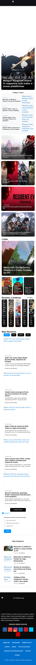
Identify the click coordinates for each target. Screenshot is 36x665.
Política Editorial (24, 646)
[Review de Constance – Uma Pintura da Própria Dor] (4, 313)
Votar (7, 531)
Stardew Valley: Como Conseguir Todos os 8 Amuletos (9, 119)
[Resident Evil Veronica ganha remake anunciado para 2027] (18, 199)
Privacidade (16, 642)
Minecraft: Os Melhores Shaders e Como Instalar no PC (17, 270)
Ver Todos (30, 297)
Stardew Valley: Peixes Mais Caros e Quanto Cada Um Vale (18, 289)
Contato (28, 651)
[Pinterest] (26, 629)
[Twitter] (31, 629)
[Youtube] (18, 634)
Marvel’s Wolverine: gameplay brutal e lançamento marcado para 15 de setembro (17, 494)
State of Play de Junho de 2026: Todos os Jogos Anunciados (16, 427)
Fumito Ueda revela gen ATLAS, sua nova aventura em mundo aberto (17, 394)
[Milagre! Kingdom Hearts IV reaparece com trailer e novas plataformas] (18, 68)
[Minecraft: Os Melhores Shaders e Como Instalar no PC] (18, 258)
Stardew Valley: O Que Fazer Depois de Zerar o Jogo (7, 290)
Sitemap (17, 655)
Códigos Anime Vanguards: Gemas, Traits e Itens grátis (21, 579)
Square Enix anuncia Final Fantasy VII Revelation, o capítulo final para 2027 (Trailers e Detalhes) (17, 233)
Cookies (7, 646)
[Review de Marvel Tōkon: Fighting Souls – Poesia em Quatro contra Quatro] (18, 313)
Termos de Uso (27, 642)
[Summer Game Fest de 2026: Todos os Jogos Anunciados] (18, 173)
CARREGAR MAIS (18, 509)
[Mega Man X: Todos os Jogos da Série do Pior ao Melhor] (29, 286)
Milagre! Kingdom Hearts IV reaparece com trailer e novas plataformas (17, 83)
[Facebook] (5, 629)
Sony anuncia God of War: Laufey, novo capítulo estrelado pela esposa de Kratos (17, 460)
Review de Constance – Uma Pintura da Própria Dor (22, 569)
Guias (13, 334)
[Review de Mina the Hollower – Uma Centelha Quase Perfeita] (25, 313)
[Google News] (10, 629)
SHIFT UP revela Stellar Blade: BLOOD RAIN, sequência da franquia (16, 359)
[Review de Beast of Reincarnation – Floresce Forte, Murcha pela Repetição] (11, 313)
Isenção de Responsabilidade (13, 651)
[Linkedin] (20, 629)
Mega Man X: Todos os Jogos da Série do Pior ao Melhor (29, 290)
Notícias (7, 334)
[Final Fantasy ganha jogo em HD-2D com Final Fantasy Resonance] (18, 147)
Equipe (14, 646)
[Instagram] (15, 629)
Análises (21, 334)
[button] (2, 3)
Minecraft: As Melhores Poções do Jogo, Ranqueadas (22, 559)
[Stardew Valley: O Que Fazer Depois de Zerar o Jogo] (7, 286)
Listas (28, 334)
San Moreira (4, 322)
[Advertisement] (18, 27)
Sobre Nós (6, 642)
